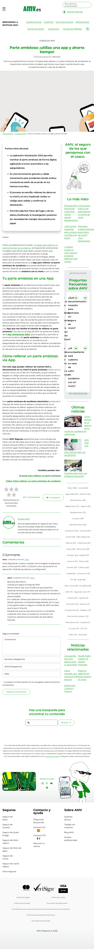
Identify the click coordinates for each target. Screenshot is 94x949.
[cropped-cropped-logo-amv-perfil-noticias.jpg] (9, 517)
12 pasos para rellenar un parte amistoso (40, 476)
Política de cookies (58, 897)
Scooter (72, 567)
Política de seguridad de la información (41, 915)
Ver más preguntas (78, 393)
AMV (69, 592)
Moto (72, 488)
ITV (73, 580)
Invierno (72, 561)
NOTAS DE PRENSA (72, 29)
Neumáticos (72, 622)
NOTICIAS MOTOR (64, 22)
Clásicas (83, 567)
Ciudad (71, 573)
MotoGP (85, 494)
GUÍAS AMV (53, 29)
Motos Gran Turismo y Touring (69, 688)
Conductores (72, 610)
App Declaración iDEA (19, 334)
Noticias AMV (7, 134)
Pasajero (85, 610)
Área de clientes (75, 12)
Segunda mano (82, 592)
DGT (83, 628)
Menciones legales (23, 897)
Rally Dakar (83, 537)
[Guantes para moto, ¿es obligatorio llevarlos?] (73, 465)
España (84, 555)
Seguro (86, 506)
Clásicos (70, 543)
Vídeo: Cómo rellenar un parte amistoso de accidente (33, 481)
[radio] (6, 489)
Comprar (72, 555)
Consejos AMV (20, 134)
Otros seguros (9, 871)
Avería (82, 635)
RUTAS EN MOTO (36, 29)
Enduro (84, 604)
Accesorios (71, 531)
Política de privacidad (22, 903)
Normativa (72, 604)
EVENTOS (48, 22)
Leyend (83, 598)
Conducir (78, 518)
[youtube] (51, 783)
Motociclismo (78, 500)
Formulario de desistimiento (57, 903)
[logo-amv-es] (32, 7)
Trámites (85, 531)
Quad (81, 580)
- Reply (26, 559)
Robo (73, 635)
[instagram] (42, 783)
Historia (73, 598)
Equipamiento (78, 512)
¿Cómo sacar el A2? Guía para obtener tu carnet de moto (84, 212)
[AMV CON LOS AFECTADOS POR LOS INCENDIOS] (73, 444)
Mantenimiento (77, 525)
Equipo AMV (24, 519)
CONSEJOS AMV (34, 22)
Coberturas (83, 543)
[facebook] (47, 783)
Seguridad (71, 494)
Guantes (85, 622)
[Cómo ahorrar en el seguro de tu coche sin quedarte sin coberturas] (73, 421)
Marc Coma (71, 586)
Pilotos (84, 561)
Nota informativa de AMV (41, 921)
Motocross (82, 549)
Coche (83, 488)
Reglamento (72, 506)
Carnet (70, 537)
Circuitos (74, 628)
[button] (82, 313)
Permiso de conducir (77, 616)
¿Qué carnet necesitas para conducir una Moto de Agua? (71, 232)
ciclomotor (83, 573)
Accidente (85, 586)
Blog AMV (69, 832)
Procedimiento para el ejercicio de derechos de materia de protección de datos (41, 909)
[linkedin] (47, 788)
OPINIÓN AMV (82, 22)
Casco (70, 549)
